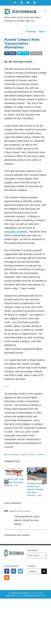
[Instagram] (13, 571)
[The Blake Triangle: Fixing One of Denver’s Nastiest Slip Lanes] (37, 468)
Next (41, 31)
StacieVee (20, 596)
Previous (31, 31)
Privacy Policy (37, 593)
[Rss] (6, 577)
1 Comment (39, 455)
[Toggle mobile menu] (45, 10)
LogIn (43, 596)
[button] (6, 482)
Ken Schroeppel (13, 455)
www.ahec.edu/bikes (15, 231)
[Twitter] (20, 571)
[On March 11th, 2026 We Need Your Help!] (14, 468)
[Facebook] (6, 571)
